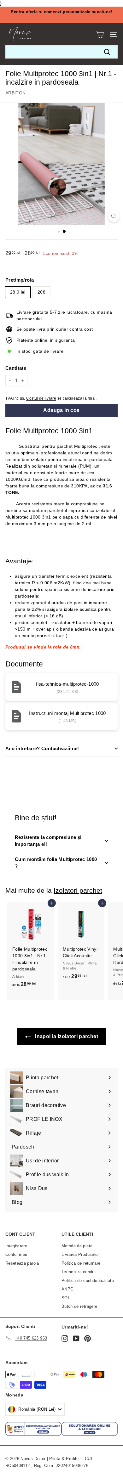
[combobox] (61, 52)
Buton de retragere (79, 1306)
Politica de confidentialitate (88, 1280)
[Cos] (99, 34)
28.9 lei (18, 292)
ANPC (67, 1289)
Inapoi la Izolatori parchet (66, 1036)
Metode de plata (77, 1246)
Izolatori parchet (78, 890)
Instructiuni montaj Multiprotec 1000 (67, 713)
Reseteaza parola (22, 1263)
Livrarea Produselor (80, 1254)
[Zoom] (114, 216)
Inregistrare (16, 1246)
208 (41, 292)
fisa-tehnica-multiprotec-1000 (67, 684)
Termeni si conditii (79, 1271)
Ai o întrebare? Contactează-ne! (42, 748)
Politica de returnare (81, 1263)
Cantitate (15, 368)
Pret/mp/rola (19, 280)
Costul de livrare (41, 398)
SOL (66, 1297)
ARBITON (15, 92)
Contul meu (16, 1254)
